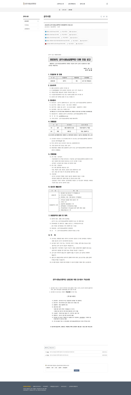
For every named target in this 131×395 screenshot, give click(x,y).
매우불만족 (65, 367)
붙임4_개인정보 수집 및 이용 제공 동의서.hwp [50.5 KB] (58, 40)
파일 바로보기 (74, 31)
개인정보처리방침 (27, 386)
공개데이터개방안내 (73, 386)
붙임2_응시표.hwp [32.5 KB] (53, 34)
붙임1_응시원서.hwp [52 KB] (53, 31)
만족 (52, 367)
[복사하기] (104, 16)
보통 (56, 367)
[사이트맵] (107, 4)
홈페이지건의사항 (37, 386)
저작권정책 (45, 386)
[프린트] (107, 16)
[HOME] (59, 9)
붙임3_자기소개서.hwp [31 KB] (53, 37)
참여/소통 (64, 9)
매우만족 (48, 367)
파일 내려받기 (64, 31)
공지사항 (70, 9)
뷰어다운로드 (64, 386)
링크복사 (52, 347)
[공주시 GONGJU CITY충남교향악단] (29, 4)
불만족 (60, 367)
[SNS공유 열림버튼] (101, 16)
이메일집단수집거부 (54, 386)
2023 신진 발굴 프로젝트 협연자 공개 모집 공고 (73, 355)
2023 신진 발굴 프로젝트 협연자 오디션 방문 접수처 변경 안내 (73, 352)
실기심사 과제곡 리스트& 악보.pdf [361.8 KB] (56, 43)
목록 (47, 347)
